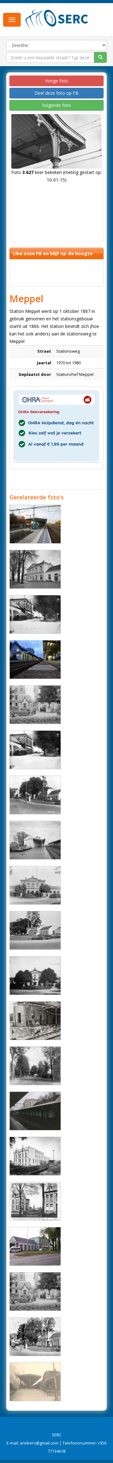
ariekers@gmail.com (39, 1443)
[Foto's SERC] (56, 19)
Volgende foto (56, 105)
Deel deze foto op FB (56, 93)
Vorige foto (56, 81)
